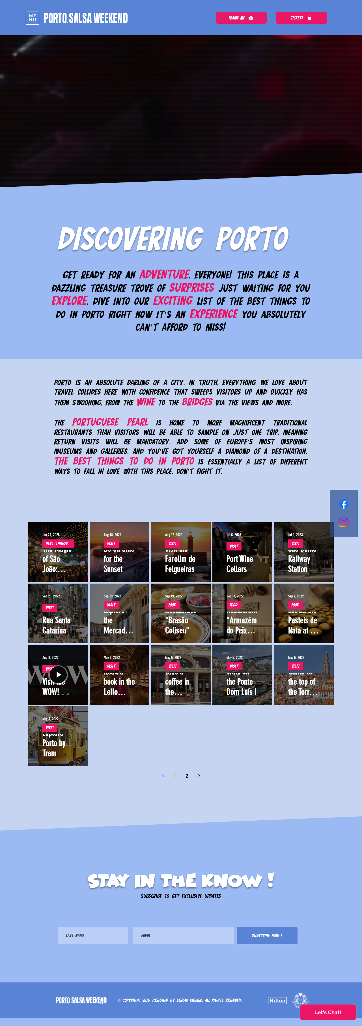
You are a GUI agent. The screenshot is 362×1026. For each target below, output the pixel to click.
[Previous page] (163, 776)
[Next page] (199, 776)
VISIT (111, 543)
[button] (32, 18)
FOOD (172, 605)
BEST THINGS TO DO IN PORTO (60, 543)
